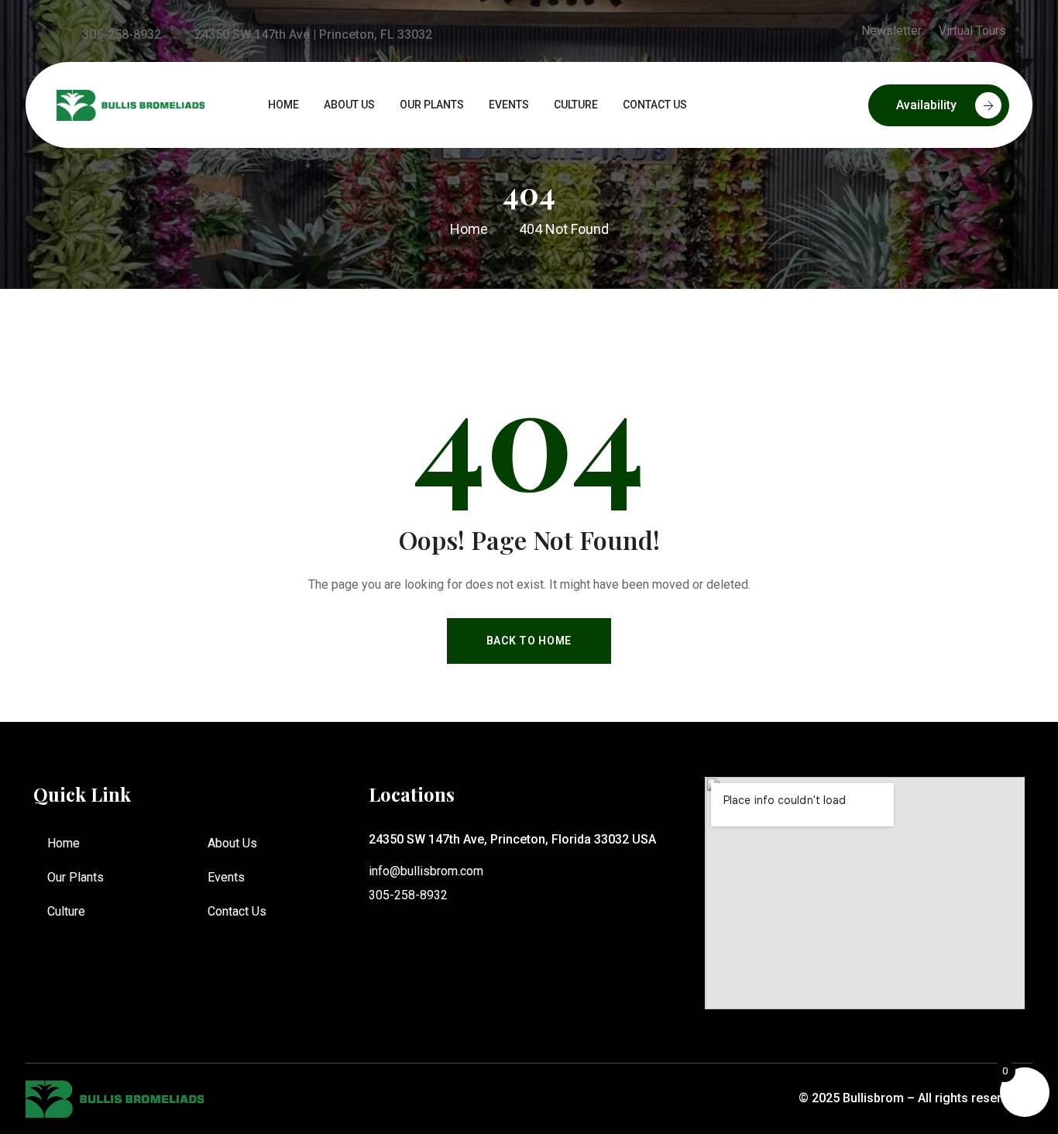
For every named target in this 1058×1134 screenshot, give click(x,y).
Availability (926, 105)
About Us (232, 843)
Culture (66, 911)
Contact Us (237, 911)
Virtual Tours (972, 30)
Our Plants (75, 877)
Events (226, 877)
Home (63, 843)
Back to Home (529, 640)
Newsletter (891, 30)
